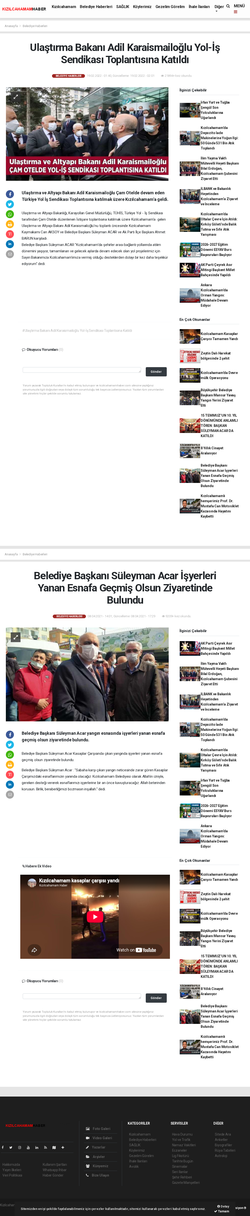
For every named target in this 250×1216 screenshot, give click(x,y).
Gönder (156, 371)
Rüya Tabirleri (225, 1150)
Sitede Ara (223, 1134)
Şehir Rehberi (182, 1177)
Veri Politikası (12, 1175)
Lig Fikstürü (180, 1156)
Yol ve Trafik (181, 1140)
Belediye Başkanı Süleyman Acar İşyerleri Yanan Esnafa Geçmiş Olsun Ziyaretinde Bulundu (219, 475)
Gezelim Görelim (170, 6)
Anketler (221, 1140)
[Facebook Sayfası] (5, 1147)
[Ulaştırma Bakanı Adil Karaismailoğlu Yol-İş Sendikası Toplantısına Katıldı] (87, 134)
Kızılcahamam (64, 6)
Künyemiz (100, 1166)
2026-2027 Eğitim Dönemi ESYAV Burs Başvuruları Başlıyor (216, 250)
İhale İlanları (199, 6)
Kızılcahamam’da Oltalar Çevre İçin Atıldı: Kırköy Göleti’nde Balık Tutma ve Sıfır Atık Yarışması (219, 224)
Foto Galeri (101, 1129)
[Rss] (47, 1147)
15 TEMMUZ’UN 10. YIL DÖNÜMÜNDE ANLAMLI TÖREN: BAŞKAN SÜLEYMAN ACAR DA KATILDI (219, 425)
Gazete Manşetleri (186, 1183)
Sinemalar (180, 1166)
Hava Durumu (182, 1134)
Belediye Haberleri (96, 6)
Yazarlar (98, 1147)
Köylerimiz (142, 6)
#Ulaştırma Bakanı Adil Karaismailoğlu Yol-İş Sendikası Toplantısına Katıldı (77, 331)
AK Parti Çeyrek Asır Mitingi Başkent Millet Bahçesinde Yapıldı (218, 270)
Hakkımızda (11, 1165)
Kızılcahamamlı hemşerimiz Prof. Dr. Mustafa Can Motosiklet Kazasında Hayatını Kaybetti (220, 506)
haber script (9, 1210)
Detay (224, 1206)
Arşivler (98, 1157)
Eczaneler (179, 1150)
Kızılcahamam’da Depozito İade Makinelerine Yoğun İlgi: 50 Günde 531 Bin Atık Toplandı (219, 138)
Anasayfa (11, 26)
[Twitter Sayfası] (12, 1147)
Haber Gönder (53, 1175)
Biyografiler (223, 1145)
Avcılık (134, 1166)
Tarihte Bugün (182, 1161)
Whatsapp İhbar (54, 1170)
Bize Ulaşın (100, 1175)
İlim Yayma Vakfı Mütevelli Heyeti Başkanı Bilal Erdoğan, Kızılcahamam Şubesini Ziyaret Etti (220, 168)
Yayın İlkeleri (11, 1170)
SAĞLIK (122, 6)
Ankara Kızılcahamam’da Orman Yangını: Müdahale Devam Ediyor (214, 295)
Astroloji (221, 1156)
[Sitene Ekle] (65, 1147)
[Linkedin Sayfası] (38, 1147)
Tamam (223, 1211)
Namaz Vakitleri (184, 1145)
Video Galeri (102, 1138)
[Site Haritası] (56, 1147)
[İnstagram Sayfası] (21, 1147)
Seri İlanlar (180, 1172)
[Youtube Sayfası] (30, 1147)
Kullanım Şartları (55, 1165)
